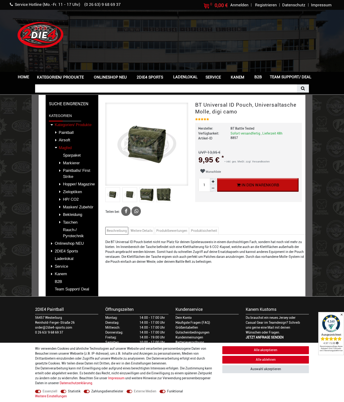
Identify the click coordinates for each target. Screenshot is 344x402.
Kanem (237, 77)
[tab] (117, 231)
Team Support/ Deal (290, 77)
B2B (258, 77)
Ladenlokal (185, 77)
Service (213, 77)
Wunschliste (213, 171)
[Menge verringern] (213, 188)
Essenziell (50, 391)
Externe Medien (145, 391)
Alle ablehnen (266, 359)
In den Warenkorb (259, 185)
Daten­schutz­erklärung (76, 383)
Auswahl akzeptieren (265, 369)
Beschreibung (117, 231)
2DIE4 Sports (150, 77)
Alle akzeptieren (265, 350)
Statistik (74, 391)
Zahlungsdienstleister (107, 391)
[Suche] (303, 88)
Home (23, 77)
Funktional (175, 391)
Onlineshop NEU (110, 77)
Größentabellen (187, 327)
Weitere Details (142, 231)
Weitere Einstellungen (51, 396)
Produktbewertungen (171, 231)
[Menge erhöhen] (213, 181)
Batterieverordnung (190, 342)
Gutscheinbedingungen (192, 332)
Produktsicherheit (204, 231)
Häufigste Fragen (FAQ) (193, 322)
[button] (322, 76)
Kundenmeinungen (189, 337)
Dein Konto (184, 317)
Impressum (116, 378)
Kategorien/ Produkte (60, 77)
